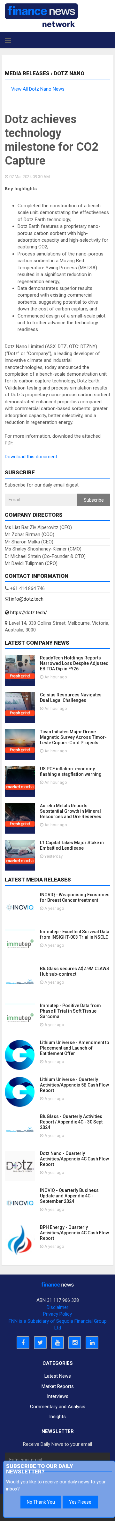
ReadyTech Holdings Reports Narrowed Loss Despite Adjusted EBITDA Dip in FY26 (74, 663)
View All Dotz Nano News (38, 89)
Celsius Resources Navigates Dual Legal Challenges (71, 697)
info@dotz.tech (26, 599)
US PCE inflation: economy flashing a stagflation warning (71, 771)
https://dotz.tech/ (28, 612)
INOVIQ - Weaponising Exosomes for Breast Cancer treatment (75, 897)
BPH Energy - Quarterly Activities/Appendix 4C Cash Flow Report (74, 1233)
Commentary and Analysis (57, 1406)
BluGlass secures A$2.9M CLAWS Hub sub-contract (74, 971)
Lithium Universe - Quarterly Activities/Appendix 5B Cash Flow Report (74, 1085)
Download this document (31, 457)
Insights (57, 1416)
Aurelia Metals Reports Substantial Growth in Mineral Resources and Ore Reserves (70, 811)
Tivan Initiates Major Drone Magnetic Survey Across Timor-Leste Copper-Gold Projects (73, 737)
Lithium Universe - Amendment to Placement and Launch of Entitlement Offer (74, 1048)
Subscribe (94, 500)
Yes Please (80, 1502)
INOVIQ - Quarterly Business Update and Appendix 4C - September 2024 (69, 1196)
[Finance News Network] (41, 15)
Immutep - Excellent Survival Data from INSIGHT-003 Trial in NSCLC (74, 934)
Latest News (57, 1376)
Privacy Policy (57, 1314)
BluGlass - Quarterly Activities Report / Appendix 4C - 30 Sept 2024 (71, 1122)
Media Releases (27, 73)
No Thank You (41, 1502)
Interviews (57, 1396)
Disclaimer (57, 1307)
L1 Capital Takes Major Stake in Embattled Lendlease (72, 845)
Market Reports (58, 1386)
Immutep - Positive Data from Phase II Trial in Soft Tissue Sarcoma (70, 1011)
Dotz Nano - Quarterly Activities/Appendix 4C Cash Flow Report (74, 1159)
